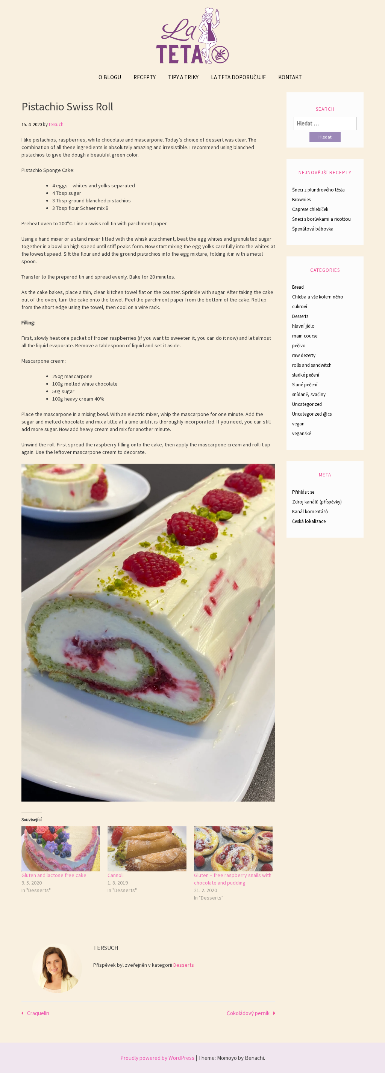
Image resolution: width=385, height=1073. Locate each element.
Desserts (183, 964)
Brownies (301, 199)
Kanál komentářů (310, 511)
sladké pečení (305, 375)
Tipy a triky (183, 77)
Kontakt (290, 77)
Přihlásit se (303, 492)
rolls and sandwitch (312, 365)
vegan (298, 423)
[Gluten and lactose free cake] (60, 848)
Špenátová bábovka (312, 229)
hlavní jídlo (303, 326)
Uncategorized (307, 404)
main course (304, 336)
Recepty (144, 77)
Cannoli (116, 875)
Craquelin (38, 1013)
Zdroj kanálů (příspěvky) (317, 502)
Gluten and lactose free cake (53, 875)
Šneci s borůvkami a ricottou (321, 219)
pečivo (299, 345)
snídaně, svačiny (309, 394)
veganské (301, 433)
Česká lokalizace (309, 521)
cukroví (299, 306)
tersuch (56, 124)
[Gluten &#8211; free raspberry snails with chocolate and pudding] (233, 848)
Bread (298, 287)
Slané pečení (304, 384)
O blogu (110, 77)
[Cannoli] (147, 848)
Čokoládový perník (248, 1013)
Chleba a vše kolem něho (317, 297)
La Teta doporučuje (238, 77)
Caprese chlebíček (310, 209)
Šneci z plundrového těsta (318, 190)
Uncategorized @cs (312, 414)
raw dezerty (303, 355)
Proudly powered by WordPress (157, 1057)
